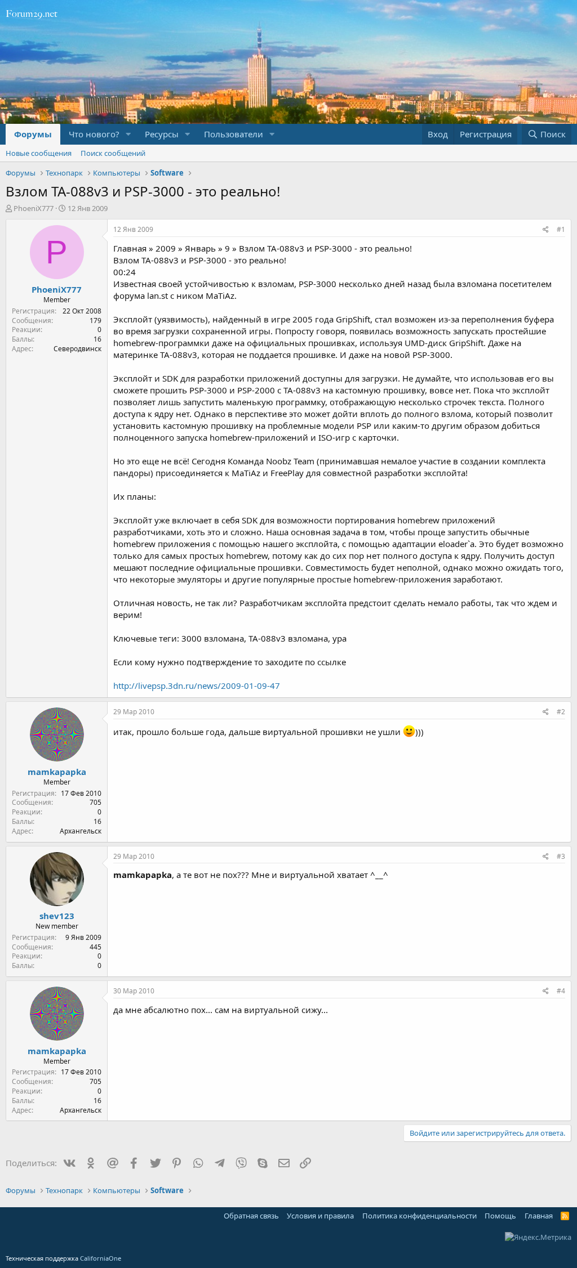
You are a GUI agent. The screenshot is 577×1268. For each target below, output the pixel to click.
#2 (561, 711)
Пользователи (233, 134)
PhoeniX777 (34, 208)
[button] (128, 134)
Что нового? (94, 134)
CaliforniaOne (100, 1258)
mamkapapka (57, 771)
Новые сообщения (39, 153)
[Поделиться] (546, 229)
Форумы (33, 134)
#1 (561, 229)
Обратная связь (251, 1216)
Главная (539, 1216)
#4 (561, 991)
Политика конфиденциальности (419, 1216)
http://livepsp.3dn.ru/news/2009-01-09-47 (196, 685)
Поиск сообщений (113, 153)
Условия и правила (320, 1216)
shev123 (56, 915)
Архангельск (80, 831)
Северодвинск (77, 348)
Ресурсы (162, 134)
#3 (561, 856)
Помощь (500, 1216)
